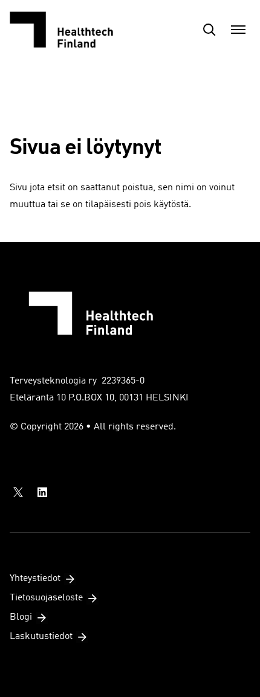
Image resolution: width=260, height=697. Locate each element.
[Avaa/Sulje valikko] (238, 30)
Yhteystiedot (35, 578)
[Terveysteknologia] (70, 29)
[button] (209, 29)
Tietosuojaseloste (46, 598)
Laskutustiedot (41, 636)
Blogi (21, 617)
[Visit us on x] (18, 492)
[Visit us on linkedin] (42, 492)
